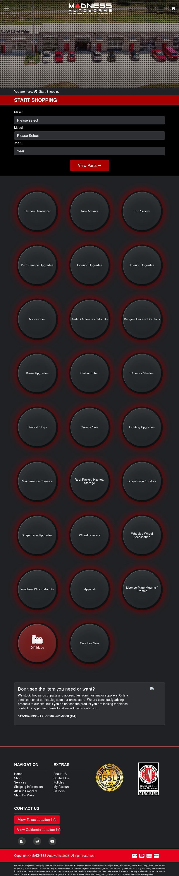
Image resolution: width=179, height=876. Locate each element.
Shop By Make (24, 795)
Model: (19, 128)
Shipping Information (28, 786)
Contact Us (61, 778)
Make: (18, 112)
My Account (61, 786)
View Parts (88, 165)
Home (18, 773)
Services (20, 782)
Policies (58, 782)
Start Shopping (49, 91)
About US (60, 773)
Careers (59, 791)
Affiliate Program (25, 791)
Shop (17, 778)
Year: (17, 143)
